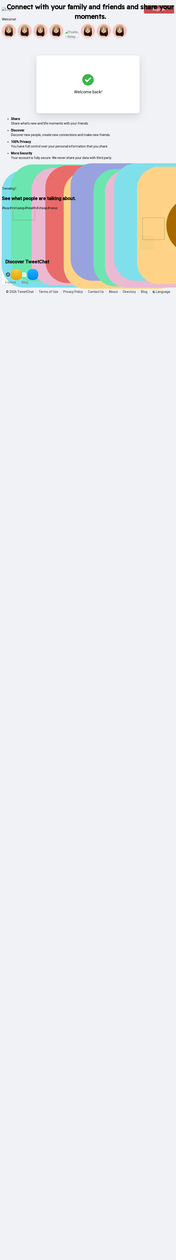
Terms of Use (48, 292)
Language (162, 292)
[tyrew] (9, 31)
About (113, 292)
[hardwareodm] (56, 31)
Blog (25, 282)
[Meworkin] (120, 31)
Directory (129, 292)
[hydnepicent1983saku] (104, 31)
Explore (10, 282)
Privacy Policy (73, 292)
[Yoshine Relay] (72, 34)
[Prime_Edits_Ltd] (88, 31)
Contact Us (96, 292)
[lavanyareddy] (25, 31)
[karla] (40, 31)
